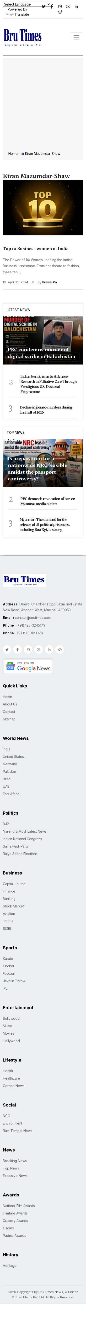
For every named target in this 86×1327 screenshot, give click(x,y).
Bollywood (11, 1018)
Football (9, 973)
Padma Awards (14, 1235)
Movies (8, 1033)
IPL (5, 988)
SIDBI (7, 928)
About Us (10, 704)
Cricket (8, 966)
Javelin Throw (14, 981)
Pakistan (9, 771)
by (47, 282)
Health (8, 1071)
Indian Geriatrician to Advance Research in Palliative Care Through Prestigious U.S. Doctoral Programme (48, 384)
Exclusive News (15, 1176)
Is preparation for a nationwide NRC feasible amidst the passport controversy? (37, 468)
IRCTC (8, 921)
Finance (9, 891)
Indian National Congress (22, 839)
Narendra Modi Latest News (25, 831)
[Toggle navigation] (76, 37)
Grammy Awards (15, 1221)
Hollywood (11, 1041)
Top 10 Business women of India (36, 249)
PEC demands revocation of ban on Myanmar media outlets (47, 501)
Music (7, 1026)
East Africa (11, 794)
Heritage (9, 1266)
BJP (6, 824)
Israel (7, 779)
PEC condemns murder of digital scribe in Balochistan (41, 353)
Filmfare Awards (15, 1213)
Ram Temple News (17, 1131)
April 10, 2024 (18, 282)
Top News (16, 432)
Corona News (13, 1086)
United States (13, 757)
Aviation (9, 914)
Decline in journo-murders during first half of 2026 (46, 410)
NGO (6, 1116)
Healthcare (11, 1078)
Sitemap (9, 719)
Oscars (8, 1228)
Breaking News (15, 1161)
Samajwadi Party (16, 846)
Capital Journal (14, 884)
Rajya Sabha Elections (20, 854)
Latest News (18, 310)
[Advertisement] (43, 105)
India (6, 749)
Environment (12, 1123)
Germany (10, 764)
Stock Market (13, 906)
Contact (9, 712)
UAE (6, 786)
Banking (9, 899)
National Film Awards (19, 1206)
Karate (8, 958)
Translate (22, 14)
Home (13, 153)
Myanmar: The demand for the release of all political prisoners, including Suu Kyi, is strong (45, 524)
